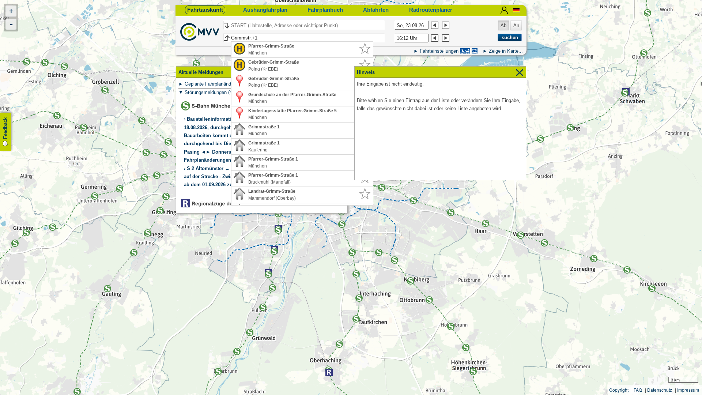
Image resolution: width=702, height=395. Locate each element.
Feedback (5, 128)
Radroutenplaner (430, 10)
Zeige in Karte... (506, 51)
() (223, 84)
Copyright (619, 390)
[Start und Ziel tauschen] (226, 25)
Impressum (688, 390)
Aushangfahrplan (265, 10)
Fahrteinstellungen (439, 51)
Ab (503, 25)
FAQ (638, 390)
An (516, 25)
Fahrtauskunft (205, 10)
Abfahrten (376, 10)
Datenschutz (659, 390)
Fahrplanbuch (325, 10)
